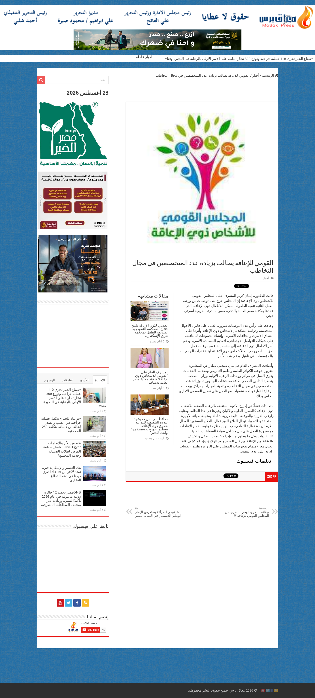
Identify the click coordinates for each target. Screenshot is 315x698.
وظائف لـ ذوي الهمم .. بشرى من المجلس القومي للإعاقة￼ (247, 512)
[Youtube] (60, 603)
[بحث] (41, 80)
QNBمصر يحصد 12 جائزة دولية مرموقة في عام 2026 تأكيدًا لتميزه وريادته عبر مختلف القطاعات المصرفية (61, 498)
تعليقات (67, 380)
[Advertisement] (202, 90)
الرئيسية (268, 75)
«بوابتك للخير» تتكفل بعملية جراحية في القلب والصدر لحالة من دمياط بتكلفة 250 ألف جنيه (61, 424)
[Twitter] (68, 603)
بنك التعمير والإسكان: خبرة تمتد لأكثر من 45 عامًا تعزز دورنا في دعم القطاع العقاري (61, 474)
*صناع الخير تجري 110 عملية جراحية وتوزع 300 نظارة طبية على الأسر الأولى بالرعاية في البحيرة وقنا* (239, 59)
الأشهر (84, 380)
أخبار (255, 75)
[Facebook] (77, 603)
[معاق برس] (157, 17)
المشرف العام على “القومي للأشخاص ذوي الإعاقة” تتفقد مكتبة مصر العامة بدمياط (151, 377)
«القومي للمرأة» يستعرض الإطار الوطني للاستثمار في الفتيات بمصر (158, 512)
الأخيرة (100, 380)
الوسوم (49, 380)
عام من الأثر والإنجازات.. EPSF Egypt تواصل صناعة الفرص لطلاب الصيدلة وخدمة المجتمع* (62, 449)
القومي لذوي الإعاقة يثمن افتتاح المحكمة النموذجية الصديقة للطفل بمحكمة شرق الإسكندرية (150, 330)
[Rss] (85, 603)
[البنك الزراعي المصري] (157, 40)
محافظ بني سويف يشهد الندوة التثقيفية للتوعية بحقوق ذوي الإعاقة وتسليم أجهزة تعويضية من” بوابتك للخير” (150, 426)
